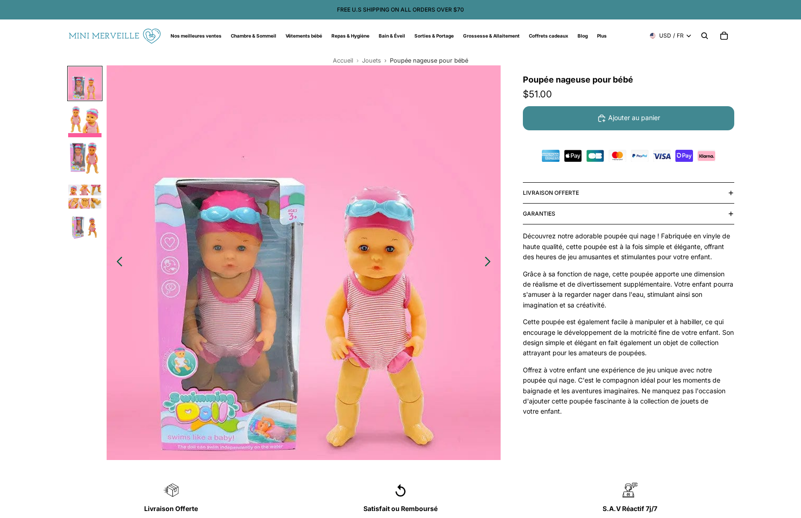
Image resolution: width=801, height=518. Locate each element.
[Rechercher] (704, 36)
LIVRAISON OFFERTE (551, 192)
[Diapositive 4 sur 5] (85, 194)
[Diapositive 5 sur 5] (85, 232)
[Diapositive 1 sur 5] (85, 83)
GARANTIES (539, 213)
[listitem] (601, 35)
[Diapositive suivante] (490, 263)
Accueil (343, 60)
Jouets (371, 60)
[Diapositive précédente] (117, 263)
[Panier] (724, 36)
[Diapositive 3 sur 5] (85, 157)
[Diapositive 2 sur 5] (85, 120)
